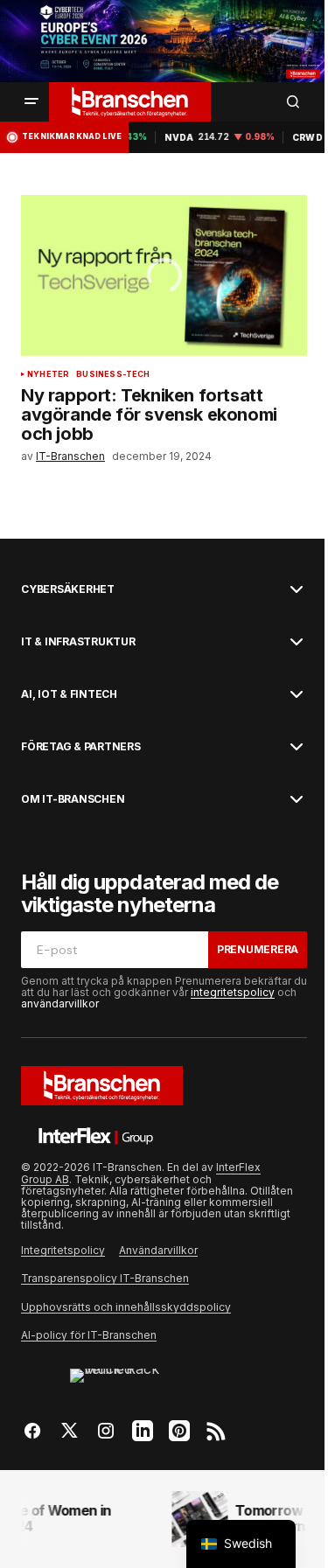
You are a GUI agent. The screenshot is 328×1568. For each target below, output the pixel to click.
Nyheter (48, 374)
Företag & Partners (81, 747)
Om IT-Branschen (72, 799)
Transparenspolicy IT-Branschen (105, 1278)
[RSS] (216, 1430)
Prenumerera (257, 949)
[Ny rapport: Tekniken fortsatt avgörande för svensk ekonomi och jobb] (164, 275)
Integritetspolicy (63, 1250)
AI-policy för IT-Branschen (89, 1335)
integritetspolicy (233, 992)
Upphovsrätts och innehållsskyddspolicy (126, 1307)
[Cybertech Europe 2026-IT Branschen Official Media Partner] (164, 41)
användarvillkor (60, 1003)
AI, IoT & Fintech (69, 694)
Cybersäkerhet (68, 589)
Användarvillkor (158, 1250)
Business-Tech (113, 374)
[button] (31, 101)
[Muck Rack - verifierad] (124, 1381)
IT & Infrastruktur (78, 642)
